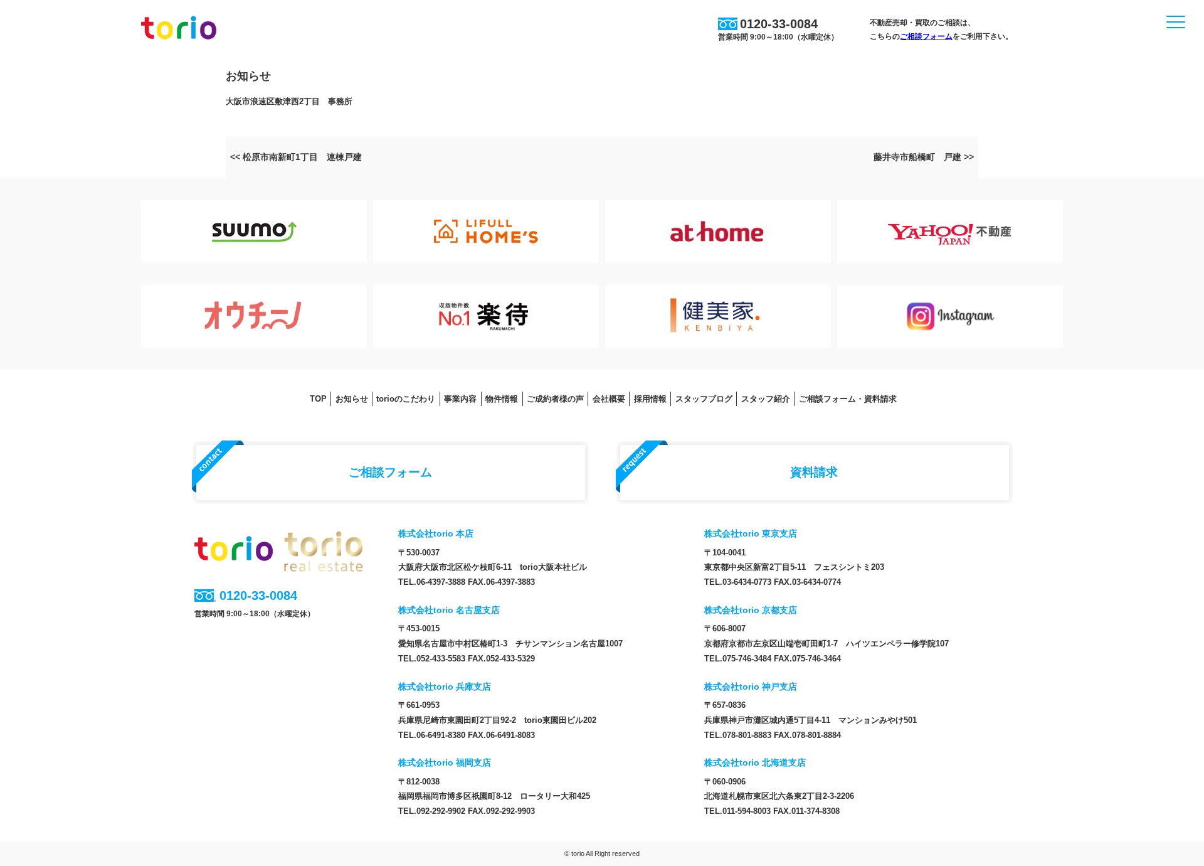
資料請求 (814, 472)
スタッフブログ (703, 399)
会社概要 (609, 399)
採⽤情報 (650, 399)
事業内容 (460, 399)
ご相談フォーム (926, 36)
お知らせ (351, 399)
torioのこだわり (405, 399)
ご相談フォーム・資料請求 (848, 399)
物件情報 (501, 399)
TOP (318, 399)
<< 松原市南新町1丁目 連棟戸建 (296, 157)
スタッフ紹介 (765, 399)
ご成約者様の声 (555, 399)
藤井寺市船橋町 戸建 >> (924, 157)
